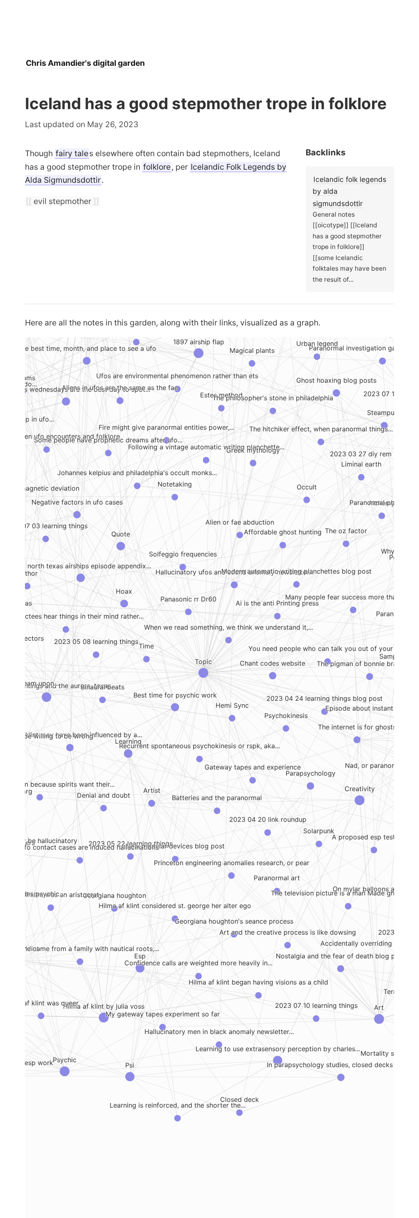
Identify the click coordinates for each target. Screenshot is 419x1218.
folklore (157, 167)
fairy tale (72, 153)
